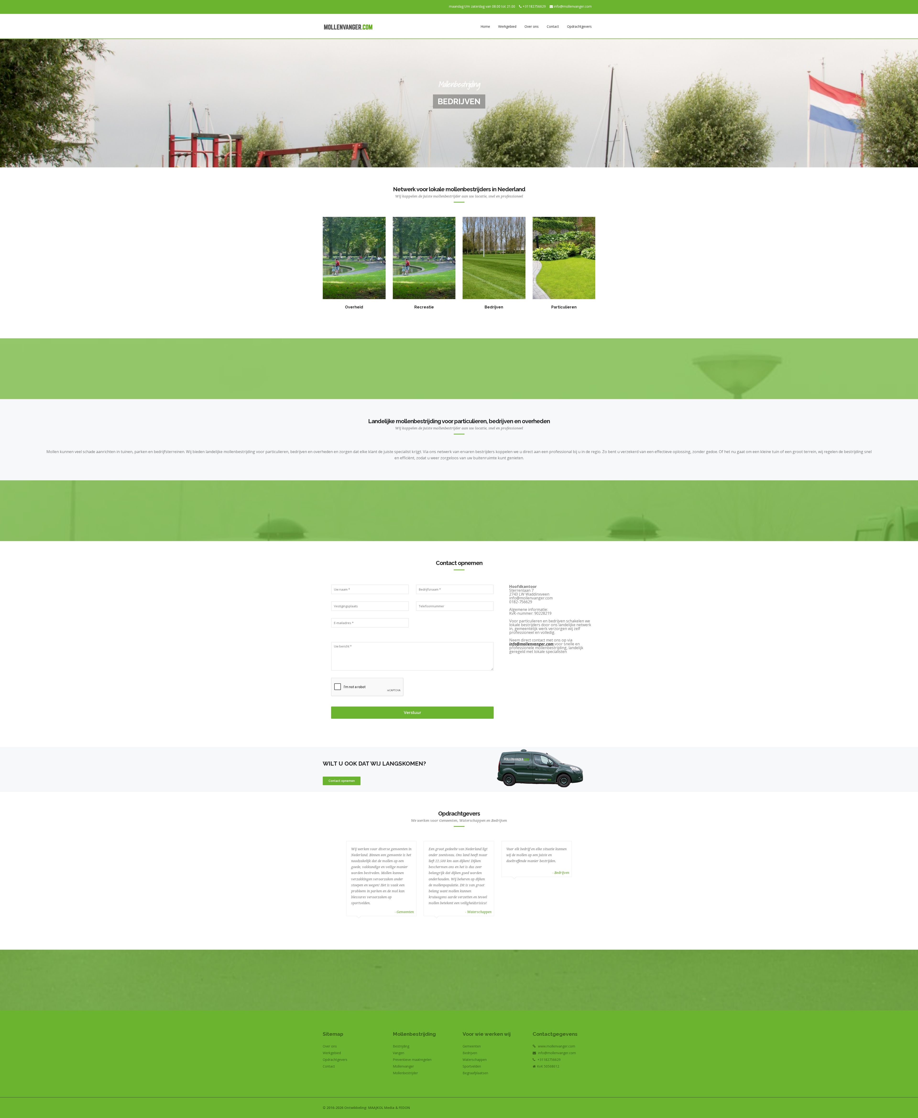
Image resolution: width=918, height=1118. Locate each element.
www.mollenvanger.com (556, 1046)
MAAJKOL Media (381, 1107)
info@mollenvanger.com (573, 6)
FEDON (404, 1107)
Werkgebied (507, 26)
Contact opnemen (341, 781)
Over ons (532, 26)
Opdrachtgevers (579, 26)
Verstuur (412, 712)
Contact (553, 26)
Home (485, 26)
